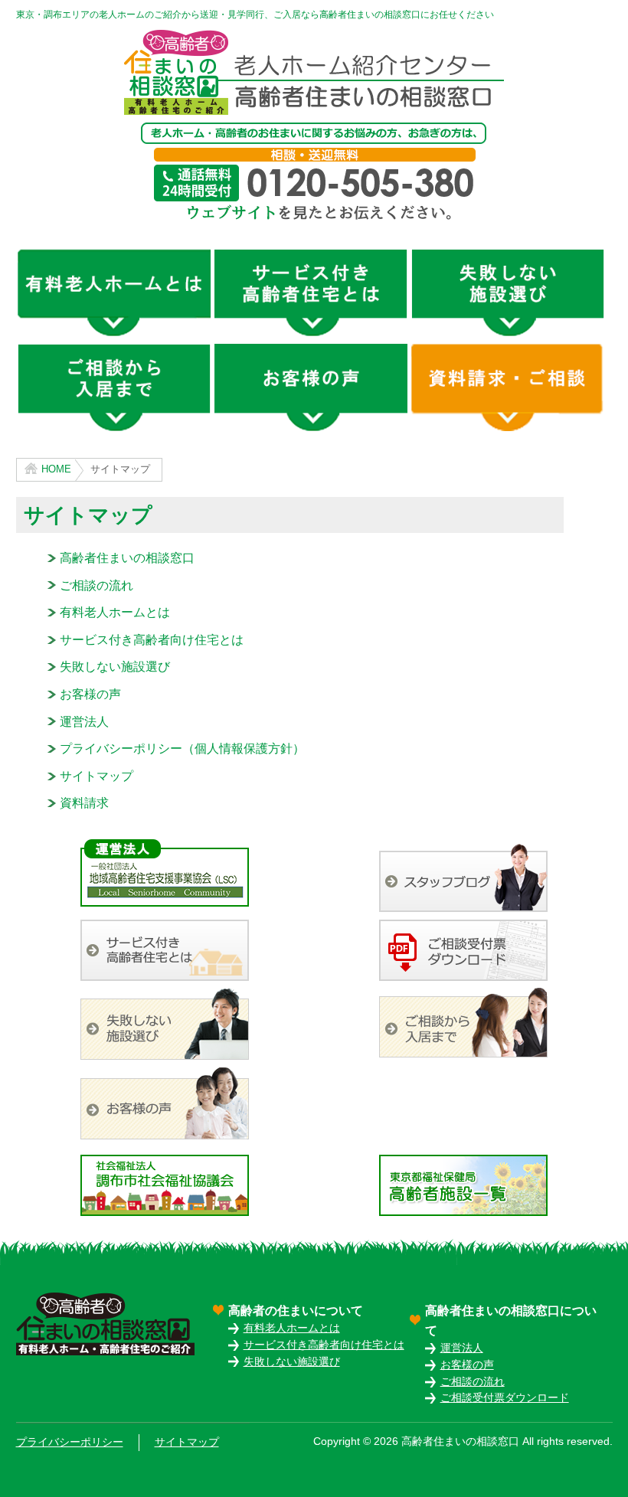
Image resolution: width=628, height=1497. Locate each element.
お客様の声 (90, 694)
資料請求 (84, 802)
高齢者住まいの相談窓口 (127, 557)
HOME (56, 469)
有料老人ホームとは (115, 612)
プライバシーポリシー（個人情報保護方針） (182, 748)
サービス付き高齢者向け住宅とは (152, 639)
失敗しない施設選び (115, 666)
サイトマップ (96, 776)
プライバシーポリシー (69, 1442)
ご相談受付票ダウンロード (504, 1398)
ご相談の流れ (96, 585)
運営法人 (84, 721)
